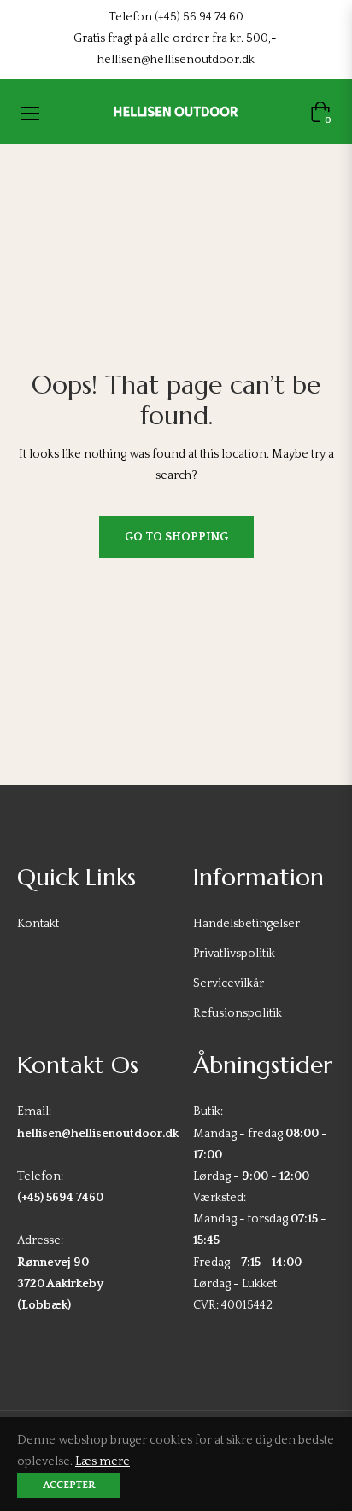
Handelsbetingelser (246, 924)
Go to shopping (176, 537)
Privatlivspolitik (234, 953)
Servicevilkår (228, 983)
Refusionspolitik (237, 1013)
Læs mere (102, 1461)
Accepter (69, 1485)
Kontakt (38, 924)
